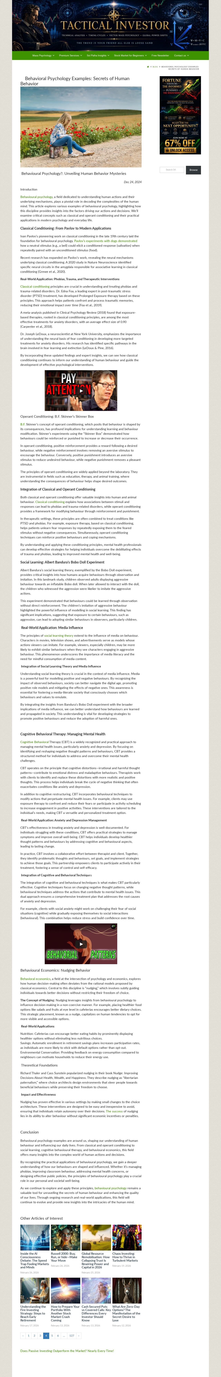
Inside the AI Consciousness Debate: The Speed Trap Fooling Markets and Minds (34, 1260)
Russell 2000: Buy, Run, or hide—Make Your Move (64, 1257)
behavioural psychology (111, 1188)
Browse (194, 170)
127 (71, 1335)
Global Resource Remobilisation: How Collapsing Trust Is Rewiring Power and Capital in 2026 (96, 1260)
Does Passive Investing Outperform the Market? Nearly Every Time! (67, 1351)
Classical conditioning (35, 286)
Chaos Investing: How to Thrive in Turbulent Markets (125, 1257)
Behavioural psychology (36, 197)
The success (114, 1111)
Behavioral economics (35, 979)
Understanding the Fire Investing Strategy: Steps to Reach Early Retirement (33, 1313)
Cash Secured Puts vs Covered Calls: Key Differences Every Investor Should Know (96, 1313)
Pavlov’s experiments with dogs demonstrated (105, 241)
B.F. (23, 424)
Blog (155, 67)
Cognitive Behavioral (34, 742)
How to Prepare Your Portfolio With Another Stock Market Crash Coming (65, 1313)
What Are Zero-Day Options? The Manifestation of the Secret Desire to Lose (126, 1313)
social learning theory (58, 635)
